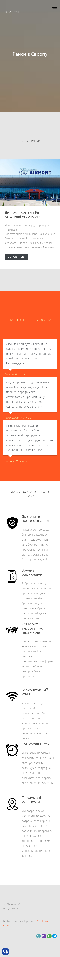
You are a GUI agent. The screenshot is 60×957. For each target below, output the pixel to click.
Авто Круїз (11, 12)
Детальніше (16, 256)
